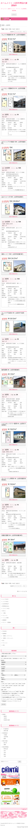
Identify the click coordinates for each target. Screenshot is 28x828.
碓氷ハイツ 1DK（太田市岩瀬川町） (13, 254)
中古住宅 (4, 631)
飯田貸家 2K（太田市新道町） (11, 370)
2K (16, 683)
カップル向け (5, 599)
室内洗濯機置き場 (7, 697)
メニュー (14, 14)
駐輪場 (4, 701)
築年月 (18, 29)
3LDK (10, 685)
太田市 (5, 718)
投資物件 (4, 633)
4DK (23, 685)
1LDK (13, 683)
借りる (3, 610)
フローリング (17, 701)
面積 (7, 29)
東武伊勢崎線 (5, 747)
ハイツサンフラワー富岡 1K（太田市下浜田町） (14, 424)
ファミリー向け (5, 608)
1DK (9, 683)
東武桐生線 (4, 733)
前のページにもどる (22, 591)
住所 (14, 29)
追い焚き (22, 691)
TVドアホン (23, 697)
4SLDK (8, 687)
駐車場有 (20, 699)
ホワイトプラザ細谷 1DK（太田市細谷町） (14, 142)
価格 (3, 29)
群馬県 (3, 714)
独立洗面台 (14, 693)
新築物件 (4, 620)
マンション (4, 615)
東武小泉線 (4, 740)
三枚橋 (5, 734)
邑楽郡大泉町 (7, 720)
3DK (7, 685)
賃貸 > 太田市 (6, 25)
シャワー (5, 695)
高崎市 (5, 716)
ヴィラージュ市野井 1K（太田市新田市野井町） (14, 479)
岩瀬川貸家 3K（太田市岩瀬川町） (12, 535)
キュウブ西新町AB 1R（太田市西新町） (14, 35)
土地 (3, 645)
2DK (20, 683)
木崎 (5, 756)
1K (6, 683)
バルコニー (10, 701)
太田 (5, 752)
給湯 (17, 691)
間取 (10, 29)
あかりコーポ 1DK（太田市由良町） (13, 197)
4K (19, 685)
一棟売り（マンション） (8, 638)
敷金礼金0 (5, 691)
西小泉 (5, 742)
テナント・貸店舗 (6, 622)
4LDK (4, 687)
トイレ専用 (11, 695)
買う (3, 640)
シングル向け (5, 601)
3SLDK (15, 685)
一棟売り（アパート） (7, 635)
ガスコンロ (12, 691)
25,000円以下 (5, 603)
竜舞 (5, 744)
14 (24, 31)
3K (3, 685)
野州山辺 (6, 748)
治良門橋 (6, 736)
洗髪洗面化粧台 (6, 693)
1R (3, 683)
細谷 (5, 754)
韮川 (5, 750)
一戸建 (3, 613)
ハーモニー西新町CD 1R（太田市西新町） (13, 89)
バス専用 (21, 693)
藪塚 (5, 738)
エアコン (17, 695)
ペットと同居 (5, 617)
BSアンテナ (16, 697)
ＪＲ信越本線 (5, 728)
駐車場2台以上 (5, 606)
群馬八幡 (6, 730)
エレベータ (13, 699)
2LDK (23, 683)
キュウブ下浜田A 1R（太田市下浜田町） (13, 313)
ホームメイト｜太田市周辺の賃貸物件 (14, 4)
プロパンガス (6, 699)
